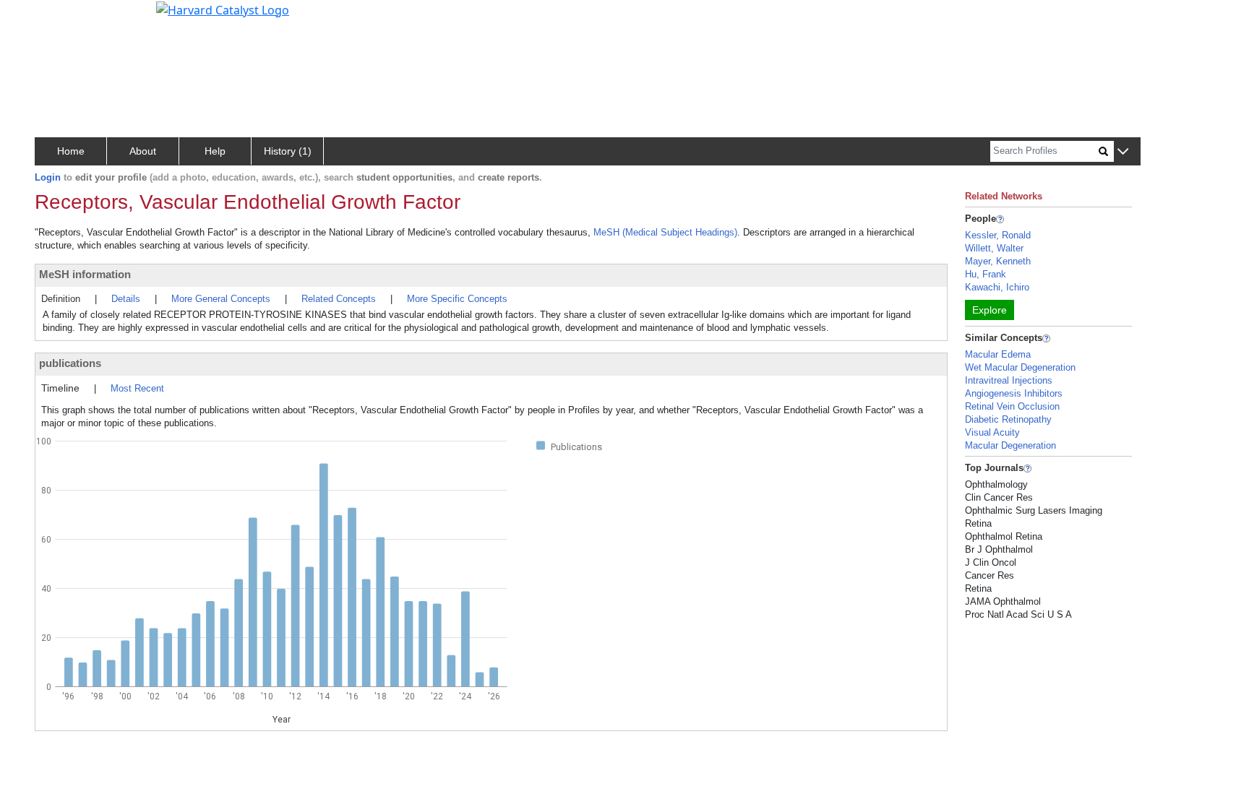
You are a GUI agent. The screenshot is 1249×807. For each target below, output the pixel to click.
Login (48, 177)
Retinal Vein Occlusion (1012, 406)
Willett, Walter (994, 248)
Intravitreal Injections (1008, 380)
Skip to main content (60, 17)
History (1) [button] (288, 151)
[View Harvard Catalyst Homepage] (222, 9)
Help (215, 151)
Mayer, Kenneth (998, 261)
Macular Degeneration (1010, 445)
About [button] (142, 151)
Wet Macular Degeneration (1020, 367)
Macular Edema (998, 354)
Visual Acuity (992, 432)
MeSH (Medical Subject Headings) (665, 232)
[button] (1123, 152)
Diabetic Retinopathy (1008, 419)
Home (71, 151)
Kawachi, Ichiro (997, 287)
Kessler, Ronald (998, 235)
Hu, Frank (985, 274)
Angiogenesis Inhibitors (1014, 393)
